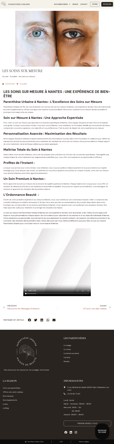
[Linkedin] (71, 432)
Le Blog (6, 408)
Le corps (67, 349)
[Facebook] (66, 432)
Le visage (67, 345)
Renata (75, 4)
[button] (29, 319)
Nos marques (8, 396)
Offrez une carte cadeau (13, 392)
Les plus (67, 357)
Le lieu (5, 404)
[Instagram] (76, 432)
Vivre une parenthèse (11, 388)
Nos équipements (10, 400)
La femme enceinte (71, 353)
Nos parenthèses (61, 4)
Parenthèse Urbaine (19, 4)
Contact (84, 4)
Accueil (5, 76)
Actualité (13, 76)
